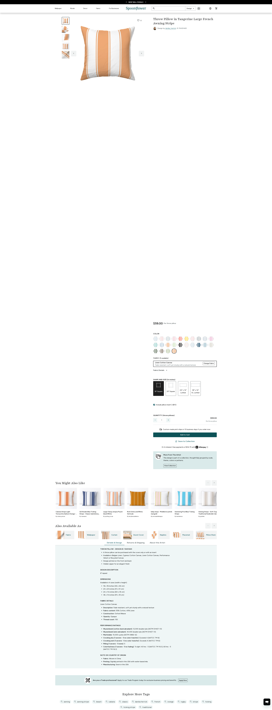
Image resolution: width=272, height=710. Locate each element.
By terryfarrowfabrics (133, 516)
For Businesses (114, 8)
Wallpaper (58, 8)
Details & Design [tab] (114, 543)
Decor (85, 8)
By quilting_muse (108, 516)
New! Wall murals (135, 2)
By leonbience (179, 516)
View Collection (170, 466)
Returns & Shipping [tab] (135, 543)
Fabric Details (160, 370)
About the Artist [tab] (157, 543)
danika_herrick (170, 28)
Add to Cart (185, 435)
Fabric (98, 8)
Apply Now (183, 680)
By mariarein (83, 516)
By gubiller (201, 516)
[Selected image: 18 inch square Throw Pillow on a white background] (65, 21)
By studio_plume (60, 516)
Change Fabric (209, 363)
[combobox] (190, 8)
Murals (72, 8)
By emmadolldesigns (157, 516)
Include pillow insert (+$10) (166, 405)
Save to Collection (185, 441)
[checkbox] (154, 405)
